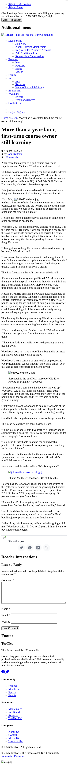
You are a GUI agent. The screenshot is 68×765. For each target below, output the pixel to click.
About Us (13, 731)
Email (5, 615)
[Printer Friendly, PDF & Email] (4, 537)
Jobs (10, 78)
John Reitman (14, 153)
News (18, 62)
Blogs (18, 68)
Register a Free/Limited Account (33, 50)
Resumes (20, 84)
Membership (15, 40)
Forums (12, 685)
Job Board (14, 712)
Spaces (12, 692)
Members (13, 689)
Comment (7, 580)
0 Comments (11, 157)
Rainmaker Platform (12, 756)
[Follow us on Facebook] (3, 672)
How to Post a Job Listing (29, 87)
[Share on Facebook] (29, 547)
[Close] (66, 0)
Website (5, 621)
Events (19, 96)
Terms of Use (15, 741)
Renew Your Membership (29, 56)
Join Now (20, 43)
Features (13, 59)
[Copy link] (46, 547)
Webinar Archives (25, 99)
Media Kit (14, 738)
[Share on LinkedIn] (38, 547)
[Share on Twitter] (21, 547)
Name (5, 608)
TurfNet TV (15, 718)
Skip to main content (19, 4)
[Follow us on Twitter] (7, 672)
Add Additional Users (27, 53)
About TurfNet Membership (30, 46)
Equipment (14, 90)
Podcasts (20, 65)
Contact (12, 734)
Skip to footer (15, 7)
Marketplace (15, 708)
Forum (12, 74)
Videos (19, 71)
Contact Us (14, 103)
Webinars (13, 93)
